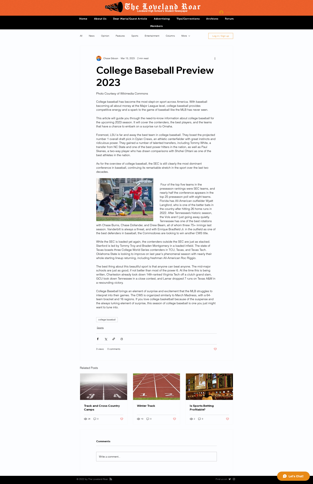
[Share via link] (113, 338)
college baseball (107, 319)
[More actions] (215, 58)
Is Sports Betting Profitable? (202, 407)
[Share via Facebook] (97, 338)
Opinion (105, 35)
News (92, 35)
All (81, 35)
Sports (134, 35)
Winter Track (146, 406)
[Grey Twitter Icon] (229, 479)
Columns (170, 35)
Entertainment (152, 35)
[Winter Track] (156, 386)
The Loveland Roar (162, 6)
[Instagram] (233, 479)
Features (120, 35)
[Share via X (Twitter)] (105, 338)
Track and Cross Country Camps (102, 407)
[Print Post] (121, 338)
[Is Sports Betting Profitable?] (209, 386)
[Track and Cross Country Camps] (103, 386)
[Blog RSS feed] (111, 479)
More (184, 35)
